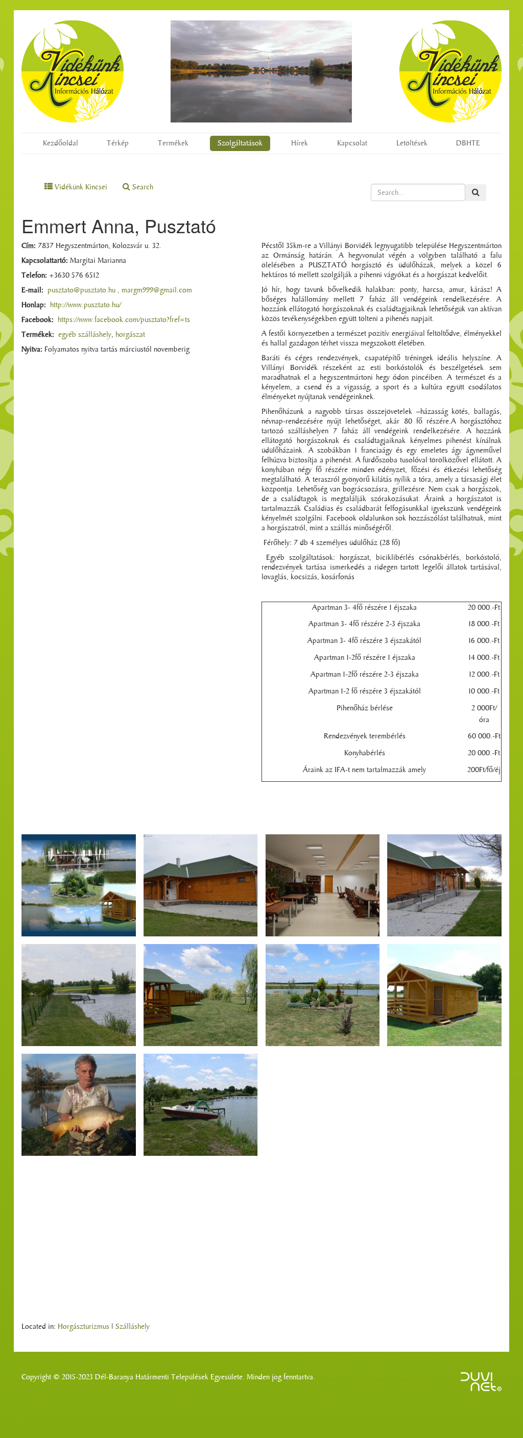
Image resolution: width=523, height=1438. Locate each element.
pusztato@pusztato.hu (81, 290)
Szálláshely (132, 1326)
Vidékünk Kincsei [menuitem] (80, 187)
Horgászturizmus (83, 1326)
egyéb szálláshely (84, 334)
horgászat (130, 334)
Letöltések (411, 143)
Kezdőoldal (60, 143)
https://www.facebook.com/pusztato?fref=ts (124, 320)
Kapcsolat (352, 143)
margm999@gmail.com (157, 290)
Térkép (118, 143)
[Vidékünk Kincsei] (72, 71)
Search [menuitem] (141, 187)
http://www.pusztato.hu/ (85, 305)
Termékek (173, 143)
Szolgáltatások (240, 143)
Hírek (299, 143)
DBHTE (468, 143)
